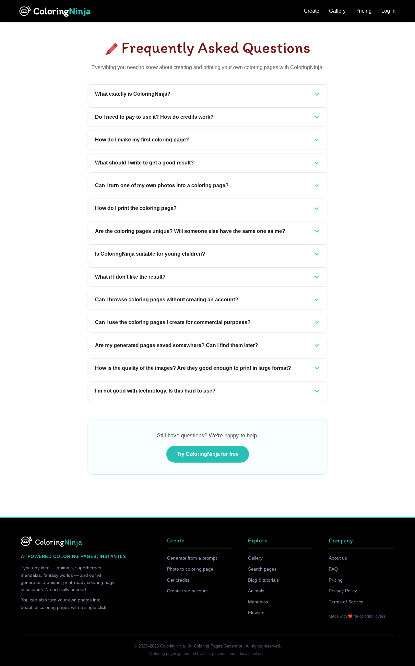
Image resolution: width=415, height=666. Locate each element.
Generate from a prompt (192, 558)
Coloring (62, 11)
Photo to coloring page (190, 569)
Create (311, 11)
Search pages (262, 569)
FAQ (333, 569)
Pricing (363, 11)
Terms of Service (346, 601)
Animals (256, 590)
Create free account (187, 590)
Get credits (178, 580)
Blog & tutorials (263, 580)
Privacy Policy (343, 590)
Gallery (337, 11)
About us (338, 558)
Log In (388, 11)
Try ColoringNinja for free (208, 454)
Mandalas (258, 601)
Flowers (256, 612)
